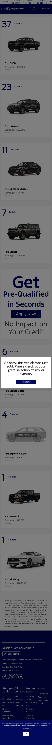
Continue (26, 382)
